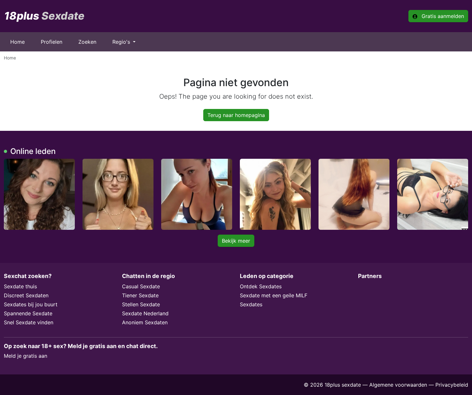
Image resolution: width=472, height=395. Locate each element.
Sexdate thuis (20, 286)
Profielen (51, 42)
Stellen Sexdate (141, 304)
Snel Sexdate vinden (28, 322)
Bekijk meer (236, 241)
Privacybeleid (451, 385)
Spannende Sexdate (28, 313)
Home (17, 42)
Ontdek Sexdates (261, 286)
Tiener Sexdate (140, 295)
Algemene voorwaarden (398, 385)
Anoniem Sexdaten (145, 322)
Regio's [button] (122, 42)
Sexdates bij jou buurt (30, 304)
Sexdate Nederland (145, 313)
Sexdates (251, 304)
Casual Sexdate (141, 286)
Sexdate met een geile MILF (273, 295)
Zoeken (87, 42)
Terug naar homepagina (236, 115)
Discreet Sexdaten (26, 295)
